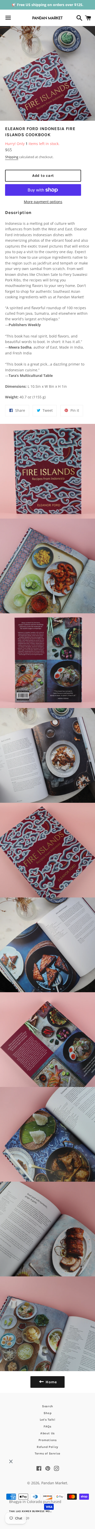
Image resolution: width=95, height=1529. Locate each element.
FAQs (47, 1426)
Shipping (11, 157)
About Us (47, 1433)
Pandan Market (54, 1483)
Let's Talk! (47, 1419)
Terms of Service (47, 1453)
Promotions (48, 1440)
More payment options (43, 201)
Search (47, 1406)
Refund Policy (47, 1447)
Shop (47, 1413)
